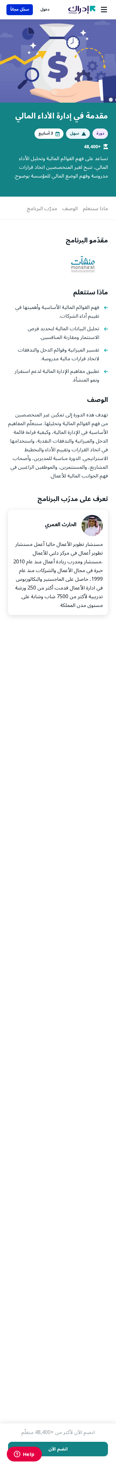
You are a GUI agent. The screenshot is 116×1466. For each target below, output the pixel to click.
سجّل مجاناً (19, 9)
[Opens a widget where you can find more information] (24, 1455)
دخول (44, 9)
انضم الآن (58, 1449)
